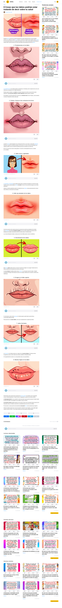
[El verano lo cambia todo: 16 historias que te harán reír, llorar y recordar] (12, 499)
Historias (43, 77)
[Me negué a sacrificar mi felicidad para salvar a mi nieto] (12, 459)
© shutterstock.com (6, 258)
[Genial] (10, 1)
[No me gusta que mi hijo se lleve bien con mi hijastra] (12, 567)
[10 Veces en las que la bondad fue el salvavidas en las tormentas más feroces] (50, 567)
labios (8, 38)
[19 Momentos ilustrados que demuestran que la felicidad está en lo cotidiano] (31, 526)
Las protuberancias (7, 88)
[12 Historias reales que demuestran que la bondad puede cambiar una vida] (12, 544)
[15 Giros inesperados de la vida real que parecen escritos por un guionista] (12, 526)
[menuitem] (20, 2)
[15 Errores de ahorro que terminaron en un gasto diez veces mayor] (50, 480)
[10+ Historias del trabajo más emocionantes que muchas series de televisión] (50, 439)
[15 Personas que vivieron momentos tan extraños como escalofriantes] (31, 480)
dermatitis (7, 230)
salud (16, 39)
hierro (26, 405)
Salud (4, 4)
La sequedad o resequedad (8, 183)
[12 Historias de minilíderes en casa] (31, 544)
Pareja (24, 537)
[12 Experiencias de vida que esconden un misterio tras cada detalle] (50, 499)
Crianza (43, 59)
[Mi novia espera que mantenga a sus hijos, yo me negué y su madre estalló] (50, 47)
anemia (20, 271)
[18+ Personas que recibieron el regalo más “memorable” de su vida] (50, 459)
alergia (25, 188)
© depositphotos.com (6, 219)
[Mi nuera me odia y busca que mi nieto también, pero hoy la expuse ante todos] (50, 544)
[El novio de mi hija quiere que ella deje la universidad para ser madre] (50, 585)
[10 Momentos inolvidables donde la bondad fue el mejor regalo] (12, 585)
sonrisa (37, 39)
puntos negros (23, 395)
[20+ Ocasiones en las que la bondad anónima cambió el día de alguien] (50, 29)
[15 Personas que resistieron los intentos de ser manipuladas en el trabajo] (31, 439)
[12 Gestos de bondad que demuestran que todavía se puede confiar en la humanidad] (50, 65)
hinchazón (6, 353)
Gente (43, 470)
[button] (9, 413)
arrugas (15, 316)
